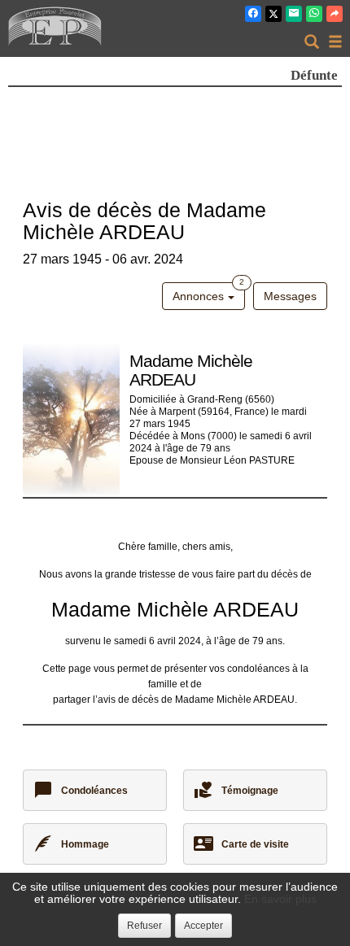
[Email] (294, 14)
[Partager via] (334, 14)
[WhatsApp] (314, 14)
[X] (273, 14)
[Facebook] (253, 14)
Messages (290, 296)
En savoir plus (280, 898)
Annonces (208, 292)
